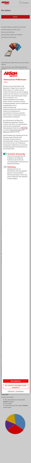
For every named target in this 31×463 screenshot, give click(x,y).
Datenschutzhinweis (16, 130)
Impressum (6, 132)
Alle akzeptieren (16, 381)
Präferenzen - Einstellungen (16, 391)
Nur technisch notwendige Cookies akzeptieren (15, 386)
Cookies (24, 128)
